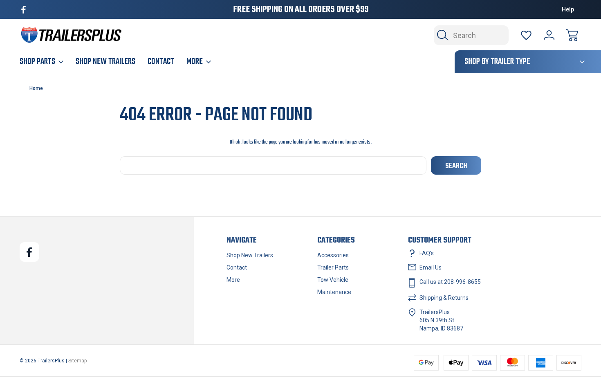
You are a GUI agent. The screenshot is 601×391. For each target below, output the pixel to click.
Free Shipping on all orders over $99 (300, 9)
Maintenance (334, 292)
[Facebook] (23, 9)
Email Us (430, 267)
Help (568, 9)
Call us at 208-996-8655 (450, 282)
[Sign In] (549, 35)
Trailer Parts (333, 267)
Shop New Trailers (105, 61)
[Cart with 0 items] (572, 35)
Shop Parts (37, 61)
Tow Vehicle (332, 279)
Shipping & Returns (444, 297)
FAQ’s (426, 253)
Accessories (333, 255)
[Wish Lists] (526, 35)
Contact (161, 61)
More (194, 61)
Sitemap (77, 361)
